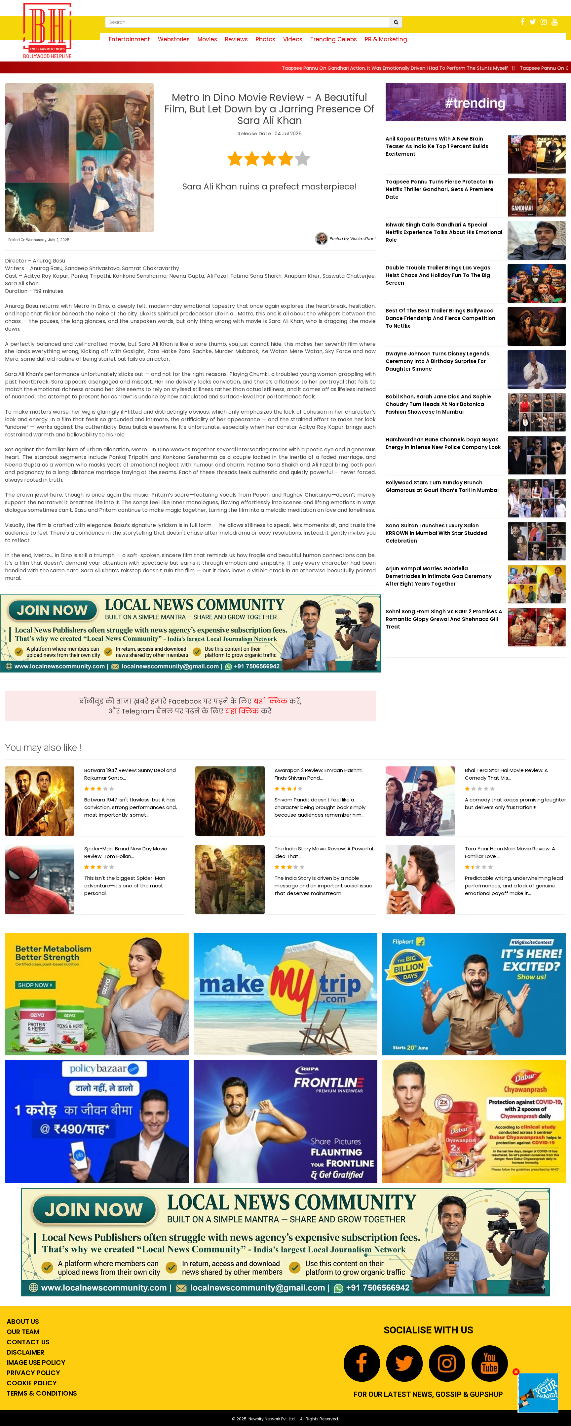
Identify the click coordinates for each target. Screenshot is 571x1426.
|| (295, 68)
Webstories (174, 39)
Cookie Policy (31, 1383)
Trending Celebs (333, 39)
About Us (22, 1321)
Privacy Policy (32, 1372)
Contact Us (27, 1342)
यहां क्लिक (271, 701)
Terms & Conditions (41, 1393)
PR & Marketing (386, 39)
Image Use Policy (35, 1362)
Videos (292, 39)
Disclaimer (24, 1352)
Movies (207, 39)
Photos (265, 39)
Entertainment (129, 39)
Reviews (236, 39)
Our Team (22, 1331)
